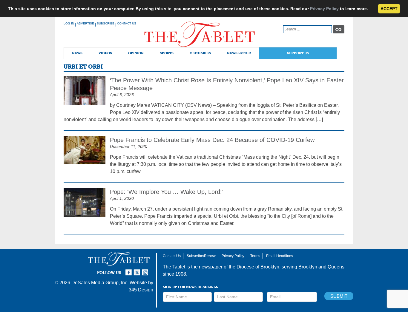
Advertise (85, 23)
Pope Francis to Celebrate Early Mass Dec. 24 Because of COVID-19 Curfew (212, 140)
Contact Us (126, 23)
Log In (69, 23)
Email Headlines (279, 256)
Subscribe (105, 23)
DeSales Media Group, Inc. (99, 282)
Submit (338, 296)
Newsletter (239, 53)
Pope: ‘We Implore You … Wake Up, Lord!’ (166, 192)
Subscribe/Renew (201, 256)
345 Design (141, 289)
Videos (105, 53)
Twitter (138, 270)
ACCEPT (389, 8)
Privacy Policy (324, 8)
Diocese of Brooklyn (258, 266)
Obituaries (200, 53)
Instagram (146, 270)
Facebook (129, 270)
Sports (167, 53)
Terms (255, 256)
